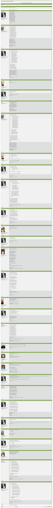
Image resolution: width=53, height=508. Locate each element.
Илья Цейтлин (3, 11)
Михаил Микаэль (11, 340)
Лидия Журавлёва (11, 303)
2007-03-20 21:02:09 (3, 225)
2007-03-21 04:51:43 (3, 297)
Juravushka (2, 298)
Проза (7, 7)
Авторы (14, 7)
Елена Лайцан (3, 386)
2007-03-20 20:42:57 (3, 208)
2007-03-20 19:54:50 (3, 49)
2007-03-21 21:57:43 (3, 450)
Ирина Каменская (3, 114)
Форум (10, 9)
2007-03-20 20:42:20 (3, 179)
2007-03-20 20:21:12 (3, 113)
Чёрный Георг (2, 344)
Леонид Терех (10, 82)
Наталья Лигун (3, 353)
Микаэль (2, 324)
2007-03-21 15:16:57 (3, 374)
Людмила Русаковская (11, 434)
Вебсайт (2, 256)
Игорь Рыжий (2, 451)
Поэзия (12, 7)
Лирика (12, 9)
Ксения (2, 226)
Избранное (2, 7)
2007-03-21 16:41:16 (3, 385)
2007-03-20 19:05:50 (3, 10)
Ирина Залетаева (11, 267)
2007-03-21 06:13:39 (3, 323)
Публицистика (10, 7)
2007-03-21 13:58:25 (3, 343)
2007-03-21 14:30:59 (3, 352)
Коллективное (5, 7)
